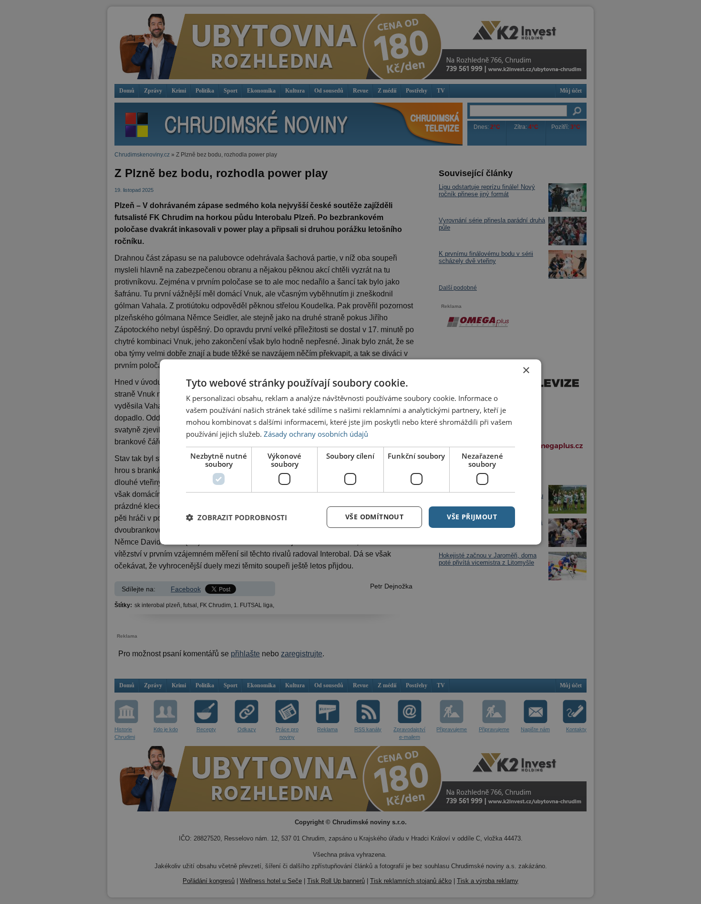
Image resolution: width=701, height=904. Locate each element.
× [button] (525, 370)
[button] (236, 517)
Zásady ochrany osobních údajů (316, 434)
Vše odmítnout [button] (374, 516)
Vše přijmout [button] (472, 516)
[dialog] (350, 452)
